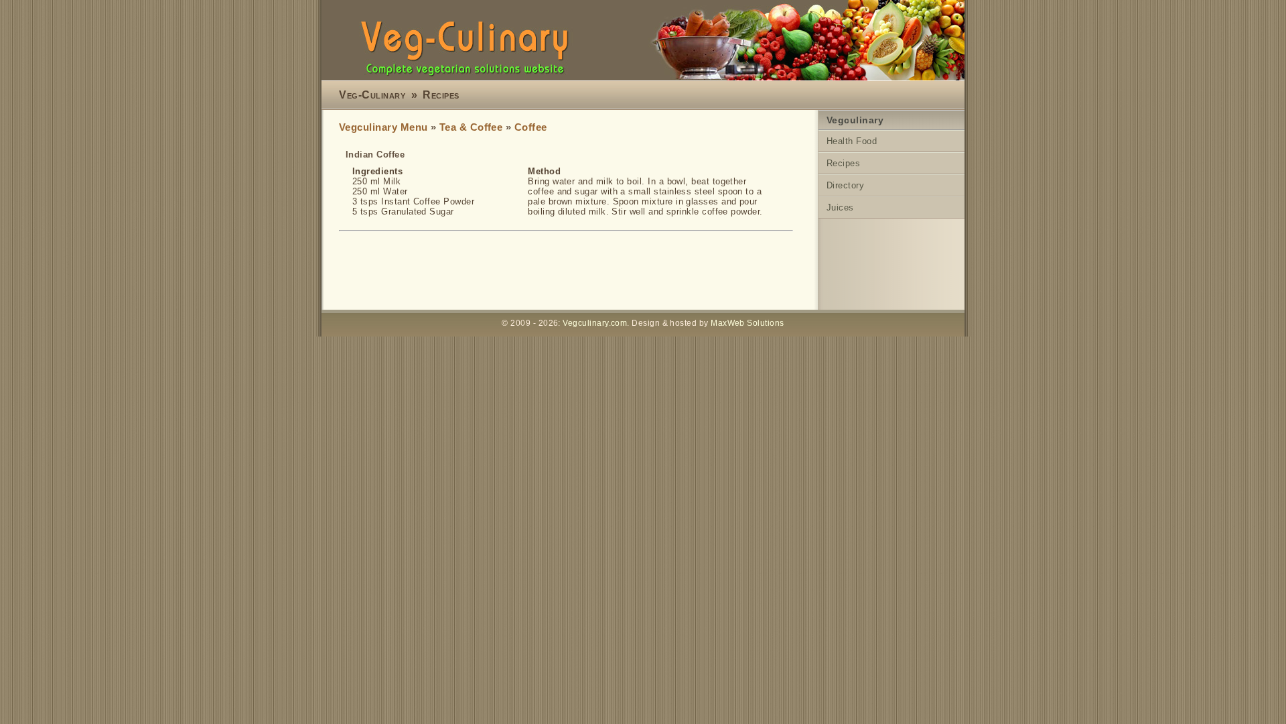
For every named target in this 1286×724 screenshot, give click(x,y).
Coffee (530, 127)
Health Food (852, 141)
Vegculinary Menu (383, 127)
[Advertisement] (583, 271)
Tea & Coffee (471, 127)
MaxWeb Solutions (747, 323)
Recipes (441, 95)
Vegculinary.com (595, 323)
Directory (845, 185)
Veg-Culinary (372, 95)
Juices (840, 207)
